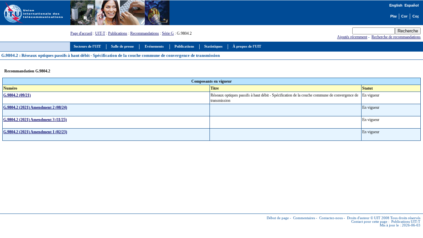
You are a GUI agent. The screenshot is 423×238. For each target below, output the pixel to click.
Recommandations (144, 33)
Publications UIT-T (405, 221)
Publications (117, 33)
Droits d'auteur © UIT (363, 218)
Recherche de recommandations (396, 37)
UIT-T (100, 33)
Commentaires (304, 218)
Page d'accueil (81, 33)
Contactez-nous (331, 218)
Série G (168, 33)
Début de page (278, 218)
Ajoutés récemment (352, 37)
